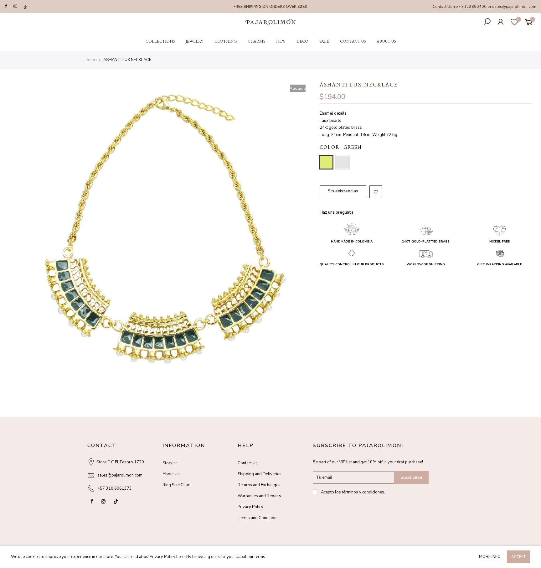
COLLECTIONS (160, 41)
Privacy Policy (250, 507)
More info (490, 557)
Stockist (169, 463)
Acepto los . (353, 492)
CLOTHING (225, 41)
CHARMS (256, 41)
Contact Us (248, 463)
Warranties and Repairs (259, 496)
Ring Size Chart (176, 485)
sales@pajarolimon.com (514, 6)
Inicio (92, 60)
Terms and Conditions (258, 518)
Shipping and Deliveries (259, 474)
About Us (171, 474)
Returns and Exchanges (259, 485)
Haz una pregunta (336, 212)
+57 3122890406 (469, 6)
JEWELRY (195, 41)
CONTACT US (353, 41)
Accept (518, 556)
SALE (324, 41)
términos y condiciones (363, 492)
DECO (302, 41)
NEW (281, 41)
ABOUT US (386, 41)
